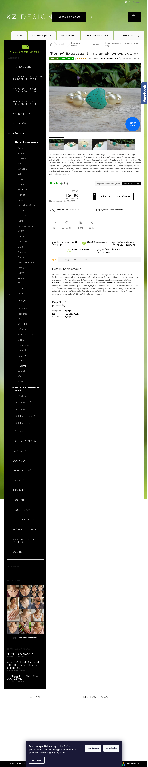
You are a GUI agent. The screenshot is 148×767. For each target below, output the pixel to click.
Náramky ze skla (23, 409)
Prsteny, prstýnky (24, 441)
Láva (20, 246)
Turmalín (22, 350)
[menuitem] (19, 35)
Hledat (89, 17)
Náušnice (19, 431)
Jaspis (21, 210)
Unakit (21, 371)
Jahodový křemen (27, 205)
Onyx (21, 283)
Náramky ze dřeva (25, 402)
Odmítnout (93, 748)
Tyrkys (22, 365)
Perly (20, 293)
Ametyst (22, 158)
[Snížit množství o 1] (94, 198)
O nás (86, 702)
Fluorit (21, 179)
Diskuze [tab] (75, 260)
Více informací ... (62, 174)
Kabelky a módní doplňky (24, 540)
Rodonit (22, 313)
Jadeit (21, 200)
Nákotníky (19, 123)
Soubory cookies (94, 730)
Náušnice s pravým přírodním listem (25, 90)
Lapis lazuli (23, 241)
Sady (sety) (20, 451)
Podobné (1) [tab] (64, 260)
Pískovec (22, 308)
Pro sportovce (23, 509)
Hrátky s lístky (22, 66)
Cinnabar (22, 168)
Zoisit (21, 381)
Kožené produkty (24, 529)
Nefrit (21, 272)
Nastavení (37, 760)
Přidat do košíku (115, 196)
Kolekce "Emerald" (25, 416)
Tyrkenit (22, 360)
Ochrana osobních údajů (99, 726)
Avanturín (23, 163)
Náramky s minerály (26, 142)
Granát (21, 184)
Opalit (21, 288)
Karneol (22, 215)
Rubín (21, 319)
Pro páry (18, 490)
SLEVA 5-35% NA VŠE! (20, 654)
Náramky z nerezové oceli (27, 388)
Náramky (18, 133)
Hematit (22, 189)
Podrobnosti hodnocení (109, 58)
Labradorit (23, 236)
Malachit (22, 257)
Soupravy (19, 460)
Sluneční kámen (26, 334)
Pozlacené (23, 396)
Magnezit (23, 252)
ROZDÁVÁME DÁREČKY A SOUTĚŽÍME (22, 677)
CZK (125, 2)
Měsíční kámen (26, 262)
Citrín (20, 174)
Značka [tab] (84, 260)
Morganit (23, 267)
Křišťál (21, 231)
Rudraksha (23, 324)
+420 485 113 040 (47, 709)
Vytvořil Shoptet (134, 763)
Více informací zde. (56, 752)
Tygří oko (23, 355)
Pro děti (18, 500)
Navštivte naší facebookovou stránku (49, 718)
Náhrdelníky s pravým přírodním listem (27, 78)
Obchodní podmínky (97, 707)
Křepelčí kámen (26, 226)
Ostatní (18, 551)
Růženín (22, 329)
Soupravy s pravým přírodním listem (25, 102)
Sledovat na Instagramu (27, 637)
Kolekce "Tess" (22, 423)
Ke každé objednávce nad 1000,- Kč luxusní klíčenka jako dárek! (23, 665)
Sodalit (21, 339)
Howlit (21, 194)
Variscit (21, 376)
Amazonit (23, 153)
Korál (20, 220)
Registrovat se (131, 183)
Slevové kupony (93, 716)
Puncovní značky (94, 721)
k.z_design (42, 727)
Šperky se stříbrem (25, 470)
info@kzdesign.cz (47, 702)
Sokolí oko (23, 345)
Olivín (21, 278)
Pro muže (19, 480)
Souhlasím (111, 748)
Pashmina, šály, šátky (26, 519)
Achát (21, 148)
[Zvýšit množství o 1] (94, 194)
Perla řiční (20, 301)
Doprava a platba (94, 712)
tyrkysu (134, 160)
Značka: (130, 58)
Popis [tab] (53, 260)
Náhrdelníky (21, 114)
